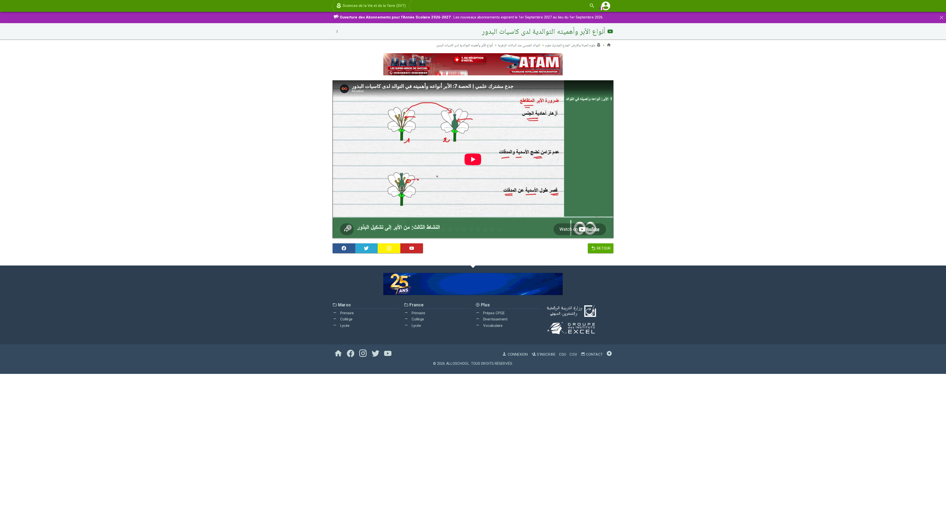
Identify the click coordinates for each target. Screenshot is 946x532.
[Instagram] (389, 248)
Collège (346, 319)
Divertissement (495, 319)
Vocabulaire (492, 325)
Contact (594, 354)
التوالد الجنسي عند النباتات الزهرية (519, 45)
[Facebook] (344, 248)
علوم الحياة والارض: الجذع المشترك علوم (570, 45)
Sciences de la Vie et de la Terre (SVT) (374, 5)
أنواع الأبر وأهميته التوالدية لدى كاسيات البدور (464, 45)
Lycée (344, 325)
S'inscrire (546, 354)
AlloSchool (457, 363)
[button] (605, 6)
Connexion (517, 354)
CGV (573, 354)
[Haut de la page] (609, 354)
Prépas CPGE (493, 313)
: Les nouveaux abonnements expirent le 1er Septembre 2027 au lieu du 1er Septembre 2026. (472, 17)
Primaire (346, 313)
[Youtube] (411, 248)
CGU (562, 354)
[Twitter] (366, 248)
